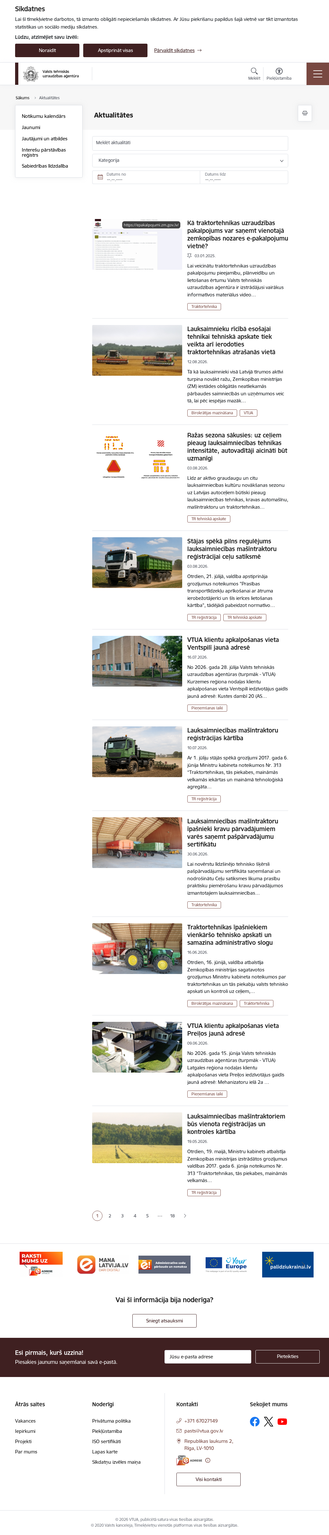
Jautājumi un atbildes (44, 139)
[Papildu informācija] (207, 1460)
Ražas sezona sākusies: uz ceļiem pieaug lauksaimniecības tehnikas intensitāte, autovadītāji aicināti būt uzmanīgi (237, 446)
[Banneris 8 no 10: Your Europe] (226, 1264)
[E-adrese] (189, 1460)
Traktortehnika (204, 306)
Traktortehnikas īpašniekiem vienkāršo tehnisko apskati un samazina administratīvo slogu (230, 934)
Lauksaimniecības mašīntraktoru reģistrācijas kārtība (232, 734)
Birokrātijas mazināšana (212, 412)
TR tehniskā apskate (208, 518)
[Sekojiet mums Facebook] (255, 1421)
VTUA (248, 412)
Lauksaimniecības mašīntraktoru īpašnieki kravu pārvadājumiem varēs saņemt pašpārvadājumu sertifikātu (232, 832)
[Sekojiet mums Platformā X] (268, 1421)
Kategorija (109, 160)
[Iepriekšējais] (25, 1264)
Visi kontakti (209, 1479)
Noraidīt (47, 50)
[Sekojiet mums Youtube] (282, 1421)
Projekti (23, 1441)
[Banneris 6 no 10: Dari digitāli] (103, 1264)
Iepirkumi (25, 1431)
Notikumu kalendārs (44, 116)
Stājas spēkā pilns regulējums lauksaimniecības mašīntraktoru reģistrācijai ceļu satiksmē (232, 548)
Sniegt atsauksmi (164, 1321)
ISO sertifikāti (106, 1441)
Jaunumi (31, 127)
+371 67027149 (201, 1421)
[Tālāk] (303, 1264)
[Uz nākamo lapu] (185, 1216)
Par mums (26, 1452)
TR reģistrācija (204, 617)
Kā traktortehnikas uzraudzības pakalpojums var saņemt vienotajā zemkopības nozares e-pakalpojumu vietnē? (237, 234)
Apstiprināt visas (115, 50)
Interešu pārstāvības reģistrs (44, 152)
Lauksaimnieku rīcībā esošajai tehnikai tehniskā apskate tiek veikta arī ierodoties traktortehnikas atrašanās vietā (231, 340)
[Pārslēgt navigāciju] (318, 74)
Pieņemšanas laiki (207, 708)
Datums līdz (215, 174)
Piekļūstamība (107, 1431)
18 (172, 1216)
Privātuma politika (111, 1421)
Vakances (25, 1421)
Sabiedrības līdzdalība (45, 166)
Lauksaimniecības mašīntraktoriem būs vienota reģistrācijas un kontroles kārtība (236, 1124)
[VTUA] (51, 74)
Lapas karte (105, 1452)
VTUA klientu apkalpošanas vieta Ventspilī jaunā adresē (233, 643)
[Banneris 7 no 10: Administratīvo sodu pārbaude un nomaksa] (164, 1264)
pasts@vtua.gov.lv (203, 1431)
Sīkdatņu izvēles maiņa (116, 1462)
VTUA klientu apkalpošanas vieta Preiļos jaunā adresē (233, 1029)
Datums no (116, 174)
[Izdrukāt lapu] (305, 113)
